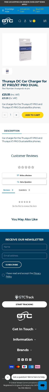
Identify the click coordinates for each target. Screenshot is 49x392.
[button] (19, 21)
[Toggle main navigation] (45, 21)
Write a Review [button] (26, 175)
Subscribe (12, 264)
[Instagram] (30, 359)
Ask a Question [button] (25, 182)
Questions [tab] (23, 190)
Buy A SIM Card (39, 10)
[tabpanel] (24, 140)
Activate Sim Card (25, 10)
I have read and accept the (23, 275)
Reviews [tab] (6, 190)
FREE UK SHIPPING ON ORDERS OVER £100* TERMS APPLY (24, 3)
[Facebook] (26, 359)
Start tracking (24, 304)
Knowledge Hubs (9, 10)
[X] (22, 359)
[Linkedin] (18, 359)
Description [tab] (12, 131)
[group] (7, 71)
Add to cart (32, 115)
